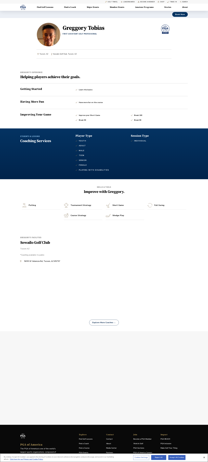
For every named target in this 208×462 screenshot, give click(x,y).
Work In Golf (138, 443)
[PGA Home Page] (23, 7)
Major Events (93, 7)
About (185, 7)
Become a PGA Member (142, 439)
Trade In (172, 2)
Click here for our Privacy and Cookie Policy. (26, 459)
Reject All (158, 457)
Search (185, 2)
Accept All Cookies (177, 457)
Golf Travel (113, 2)
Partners (109, 452)
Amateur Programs (144, 7)
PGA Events (83, 452)
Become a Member (147, 2)
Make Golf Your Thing (169, 448)
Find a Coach (70, 7)
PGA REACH (165, 439)
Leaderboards (129, 2)
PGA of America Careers (142, 452)
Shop (161, 2)
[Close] (204, 457)
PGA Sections (138, 448)
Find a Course (84, 448)
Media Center (111, 448)
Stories (167, 7)
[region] (104, 457)
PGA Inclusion (166, 443)
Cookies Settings (141, 457)
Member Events (117, 7)
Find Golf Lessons (45, 7)
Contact (109, 439)
